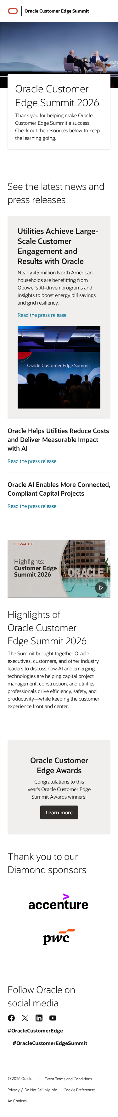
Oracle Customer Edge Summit (57, 11)
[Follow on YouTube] (53, 1018)
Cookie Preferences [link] (80, 1089)
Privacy (14, 1089)
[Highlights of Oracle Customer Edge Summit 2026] (59, 568)
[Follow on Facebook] (11, 1018)
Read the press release (42, 314)
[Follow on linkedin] (39, 1018)
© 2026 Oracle (20, 1078)
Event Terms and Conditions (68, 1078)
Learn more (59, 814)
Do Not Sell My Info (41, 1089)
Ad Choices (17, 1100)
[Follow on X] (25, 1018)
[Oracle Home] (13, 11)
